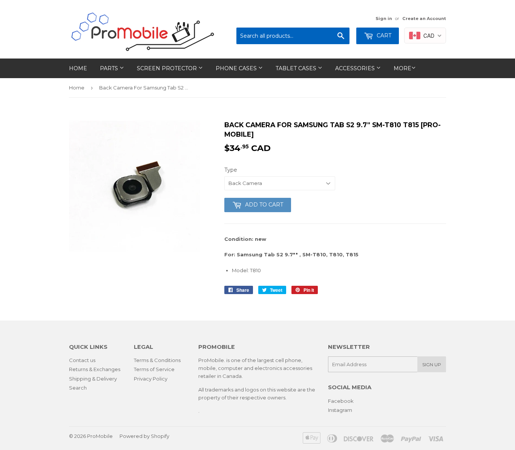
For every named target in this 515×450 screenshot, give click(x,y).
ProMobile (100, 436)
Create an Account (424, 18)
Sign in (384, 18)
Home (78, 68)
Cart (383, 35)
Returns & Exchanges (94, 369)
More (402, 68)
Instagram (340, 410)
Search (78, 388)
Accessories (355, 68)
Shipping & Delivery (93, 379)
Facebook (341, 401)
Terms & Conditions (157, 360)
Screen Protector (167, 68)
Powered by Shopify (144, 436)
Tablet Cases (297, 68)
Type (230, 169)
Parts (110, 68)
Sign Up (431, 364)
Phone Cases (237, 68)
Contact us (82, 360)
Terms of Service (154, 369)
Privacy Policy (150, 379)
